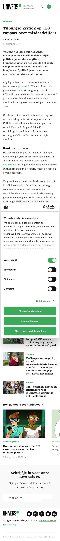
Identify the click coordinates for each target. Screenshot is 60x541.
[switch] (52, 269)
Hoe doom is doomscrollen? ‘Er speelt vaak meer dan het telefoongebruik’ (22, 449)
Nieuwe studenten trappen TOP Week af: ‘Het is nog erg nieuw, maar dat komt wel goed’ (41, 340)
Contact (52, 537)
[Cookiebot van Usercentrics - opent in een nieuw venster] (43, 207)
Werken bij (43, 537)
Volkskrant (9, 164)
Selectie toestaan (30, 321)
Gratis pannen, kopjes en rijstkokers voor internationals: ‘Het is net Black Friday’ (41, 391)
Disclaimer (22, 537)
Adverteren (32, 537)
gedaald (22, 86)
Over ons (13, 537)
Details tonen (43, 301)
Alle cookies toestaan (30, 311)
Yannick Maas (11, 39)
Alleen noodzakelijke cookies (30, 331)
